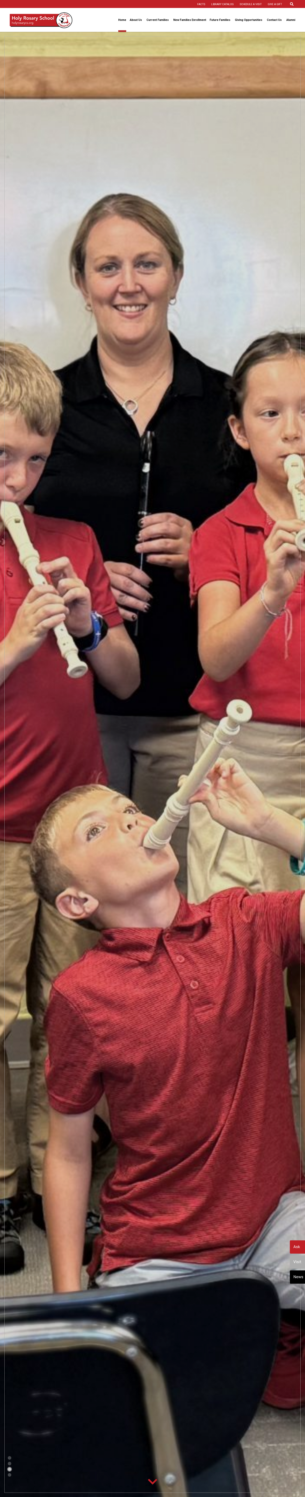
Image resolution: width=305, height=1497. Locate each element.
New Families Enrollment (189, 20)
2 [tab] (7, 1463)
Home (122, 20)
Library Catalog (222, 4)
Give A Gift (275, 4)
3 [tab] (7, 1468)
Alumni (290, 20)
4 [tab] (7, 1474)
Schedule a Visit (251, 4)
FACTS (201, 4)
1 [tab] (7, 1457)
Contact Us (274, 20)
